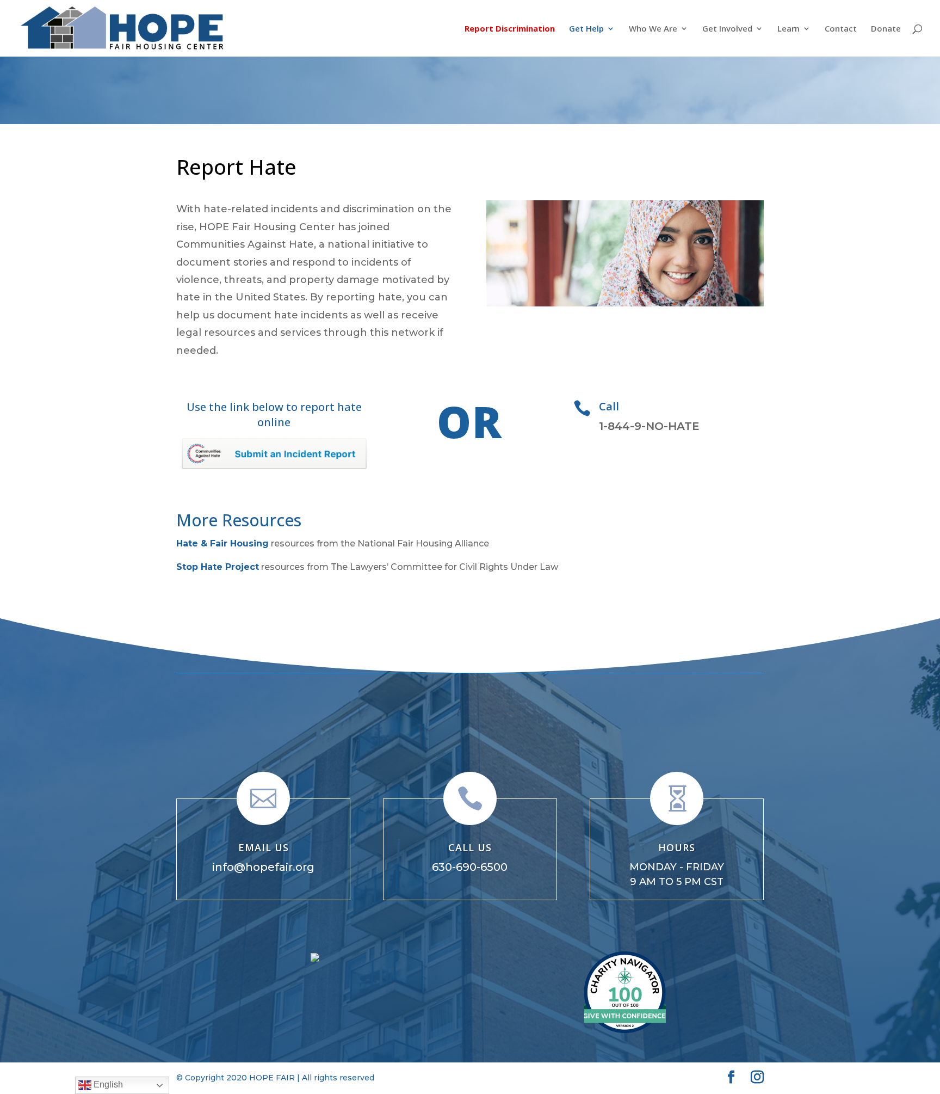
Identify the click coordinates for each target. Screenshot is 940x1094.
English (107, 1084)
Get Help (586, 29)
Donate (886, 29)
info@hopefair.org (263, 867)
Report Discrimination (510, 29)
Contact (841, 29)
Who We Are (653, 29)
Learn (788, 29)
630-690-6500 (470, 867)
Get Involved (727, 29)
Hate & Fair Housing (222, 543)
